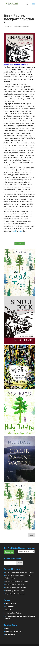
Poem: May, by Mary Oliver (14, 591)
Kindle (14, 231)
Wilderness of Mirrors (13, 631)
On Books (18, 26)
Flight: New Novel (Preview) (14, 594)
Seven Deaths (10, 635)
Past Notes (25, 26)
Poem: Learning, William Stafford (16, 581)
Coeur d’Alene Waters (13, 613)
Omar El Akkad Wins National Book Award (19, 572)
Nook (20, 231)
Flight (7, 628)
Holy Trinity (9, 607)
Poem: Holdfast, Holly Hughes (15, 587)
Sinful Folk (9, 610)
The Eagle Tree (10, 603)
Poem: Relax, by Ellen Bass (14, 584)
